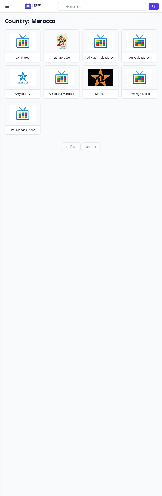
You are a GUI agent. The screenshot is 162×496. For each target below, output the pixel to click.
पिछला (73, 146)
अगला (89, 146)
